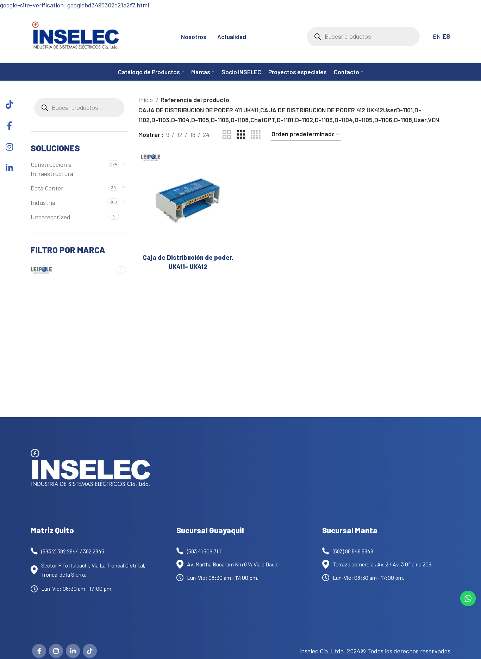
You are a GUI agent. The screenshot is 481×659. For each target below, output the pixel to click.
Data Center (47, 188)
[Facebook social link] (39, 651)
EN (437, 36)
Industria (43, 202)
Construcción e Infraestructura (52, 169)
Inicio (146, 99)
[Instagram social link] (56, 651)
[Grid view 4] (255, 134)
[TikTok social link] (90, 651)
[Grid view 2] (227, 134)
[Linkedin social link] (73, 651)
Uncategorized (50, 217)
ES (446, 36)
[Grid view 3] (241, 134)
